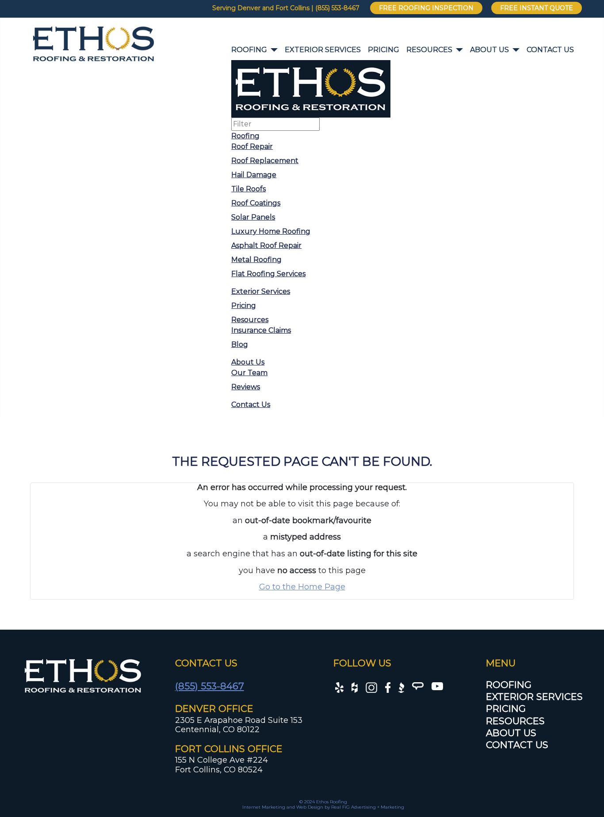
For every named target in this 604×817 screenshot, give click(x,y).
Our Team (249, 373)
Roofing (249, 50)
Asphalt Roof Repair (266, 245)
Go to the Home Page (302, 587)
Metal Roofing (256, 259)
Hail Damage (253, 175)
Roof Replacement (264, 160)
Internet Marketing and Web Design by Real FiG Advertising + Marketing (323, 807)
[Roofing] (272, 50)
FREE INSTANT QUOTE (536, 8)
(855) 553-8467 (209, 686)
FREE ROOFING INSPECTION (426, 8)
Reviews (245, 387)
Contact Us (550, 50)
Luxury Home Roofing (270, 231)
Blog (239, 344)
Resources (429, 50)
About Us (489, 50)
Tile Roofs (248, 189)
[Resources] (457, 50)
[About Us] (514, 50)
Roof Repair (252, 146)
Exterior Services (323, 50)
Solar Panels (253, 217)
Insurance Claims (261, 330)
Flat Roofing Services (268, 274)
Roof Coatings (255, 203)
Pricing (383, 50)
